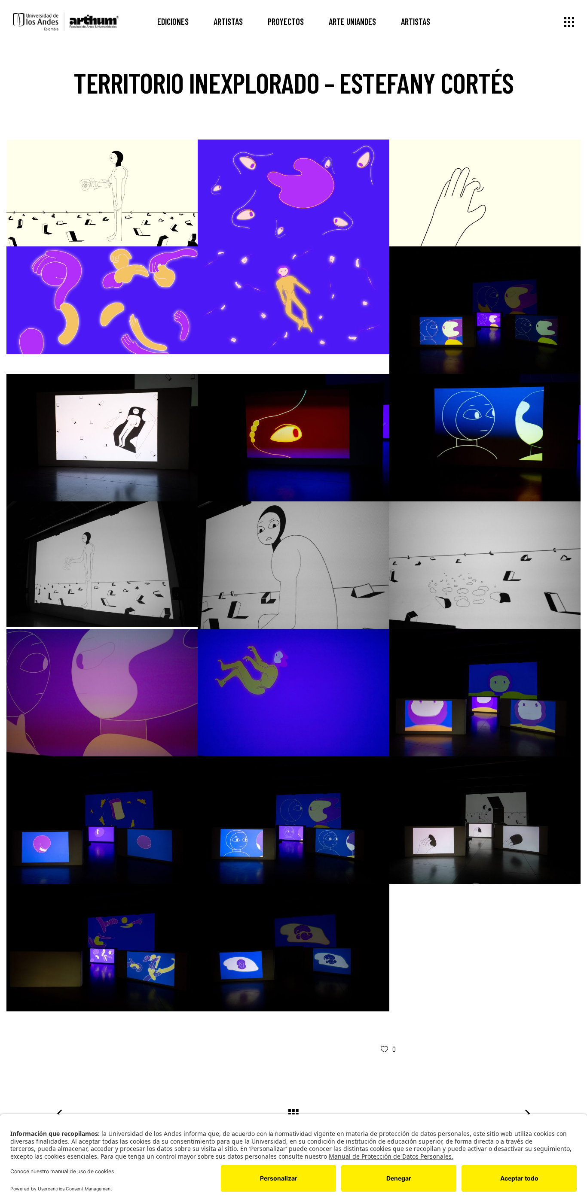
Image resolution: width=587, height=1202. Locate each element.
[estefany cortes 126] (102, 192)
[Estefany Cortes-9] (485, 692)
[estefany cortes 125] (293, 192)
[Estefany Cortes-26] (485, 310)
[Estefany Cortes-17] (102, 564)
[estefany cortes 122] (293, 300)
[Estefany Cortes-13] (485, 565)
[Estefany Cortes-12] (102, 692)
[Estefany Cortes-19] (485, 437)
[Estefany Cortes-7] (293, 820)
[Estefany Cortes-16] (293, 565)
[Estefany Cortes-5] (102, 947)
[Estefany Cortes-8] (102, 820)
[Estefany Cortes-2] (293, 947)
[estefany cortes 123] (102, 300)
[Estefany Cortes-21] (102, 437)
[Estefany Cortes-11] (293, 692)
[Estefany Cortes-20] (293, 437)
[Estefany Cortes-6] (485, 820)
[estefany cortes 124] (485, 192)
